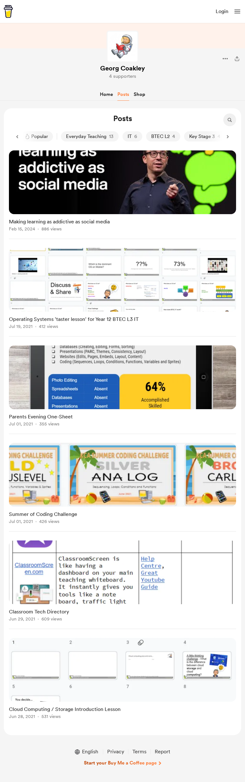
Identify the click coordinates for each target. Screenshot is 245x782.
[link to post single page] (122, 192)
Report (162, 752)
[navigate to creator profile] (122, 46)
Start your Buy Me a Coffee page (120, 763)
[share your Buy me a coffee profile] (237, 59)
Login (222, 11)
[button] (237, 11)
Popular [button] (39, 136)
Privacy (115, 752)
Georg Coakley (122, 68)
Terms (139, 752)
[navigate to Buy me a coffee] (8, 11)
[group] (122, 194)
